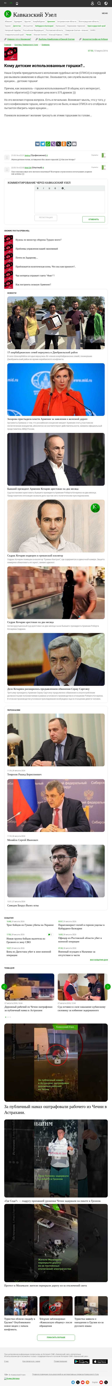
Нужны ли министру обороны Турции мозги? (38, 239)
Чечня (28, 35)
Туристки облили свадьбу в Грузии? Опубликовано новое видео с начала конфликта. (19, 1324)
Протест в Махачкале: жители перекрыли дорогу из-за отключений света (45, 1285)
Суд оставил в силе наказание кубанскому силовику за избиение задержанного (81, 1008)
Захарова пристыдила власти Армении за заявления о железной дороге (47, 419)
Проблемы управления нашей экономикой (37, 248)
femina (27, 155)
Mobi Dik (28, 168)
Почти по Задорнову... (27, 257)
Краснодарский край (97, 26)
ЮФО (67, 35)
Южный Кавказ (55, 35)
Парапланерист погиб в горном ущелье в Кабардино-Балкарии (81, 926)
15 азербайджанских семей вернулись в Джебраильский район (42, 352)
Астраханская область (66, 21)
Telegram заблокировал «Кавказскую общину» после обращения (55, 1322)
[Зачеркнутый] (55, 188)
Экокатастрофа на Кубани (95, 39)
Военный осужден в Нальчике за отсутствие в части (76, 953)
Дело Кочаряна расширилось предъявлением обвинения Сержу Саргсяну (48, 689)
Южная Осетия (40, 35)
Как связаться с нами (31, 1361)
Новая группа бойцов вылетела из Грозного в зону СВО (26, 940)
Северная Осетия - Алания (76, 30)
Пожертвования (60, 1361)
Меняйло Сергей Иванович (22, 840)
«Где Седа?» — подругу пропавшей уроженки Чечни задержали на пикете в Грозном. (52, 1200)
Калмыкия (60, 26)
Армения (51, 21)
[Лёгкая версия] (17, 3)
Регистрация (46, 217)
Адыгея (27, 21)
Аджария (18, 21)
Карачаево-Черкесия (76, 26)
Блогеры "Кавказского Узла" (26, 45)
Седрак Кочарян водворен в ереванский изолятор (35, 555)
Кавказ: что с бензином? (19, 39)
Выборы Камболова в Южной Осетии (56, 39)
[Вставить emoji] (62, 188)
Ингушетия (28, 26)
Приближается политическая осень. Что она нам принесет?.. (46, 266)
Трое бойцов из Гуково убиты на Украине (30, 925)
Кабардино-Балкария (44, 26)
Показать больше (56, 1337)
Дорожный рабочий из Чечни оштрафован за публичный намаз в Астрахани (28, 1008)
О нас (6, 1361)
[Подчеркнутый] (49, 188)
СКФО (92, 30)
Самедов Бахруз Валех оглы (23, 905)
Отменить (94, 219)
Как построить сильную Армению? (33, 284)
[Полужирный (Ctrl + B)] (38, 188)
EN (11, 3)
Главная (7, 45)
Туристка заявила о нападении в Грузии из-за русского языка (89, 1322)
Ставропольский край (14, 35)
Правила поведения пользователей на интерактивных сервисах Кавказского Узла (65, 1374)
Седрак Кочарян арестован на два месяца (30, 622)
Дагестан (17, 26)
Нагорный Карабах (13, 30)
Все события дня (99, 960)
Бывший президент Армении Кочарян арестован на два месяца (42, 488)
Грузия (8, 26)
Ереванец (46, 45)
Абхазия (8, 21)
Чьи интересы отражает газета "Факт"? (35, 275)
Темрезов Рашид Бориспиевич (24, 774)
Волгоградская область (89, 21)
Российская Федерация (33, 30)
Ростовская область (54, 30)
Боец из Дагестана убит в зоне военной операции (29, 953)
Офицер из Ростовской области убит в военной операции (80, 939)
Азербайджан (39, 21)
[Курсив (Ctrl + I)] (43, 188)
